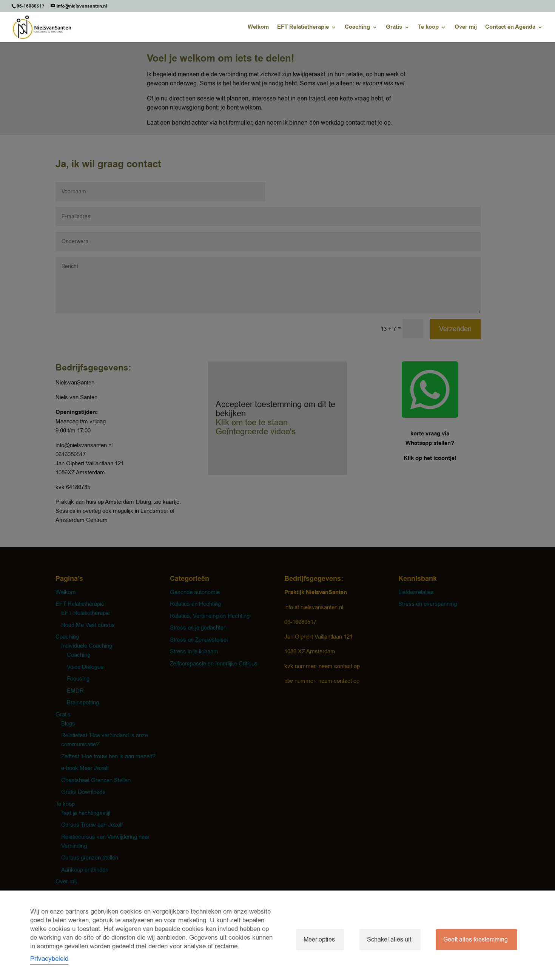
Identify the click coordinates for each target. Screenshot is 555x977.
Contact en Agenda (510, 28)
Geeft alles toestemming (475, 939)
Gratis (394, 28)
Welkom (258, 28)
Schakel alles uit (389, 939)
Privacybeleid (49, 958)
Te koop (428, 28)
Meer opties (319, 939)
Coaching (357, 28)
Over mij (466, 28)
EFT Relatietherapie (303, 28)
